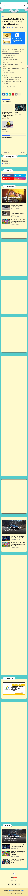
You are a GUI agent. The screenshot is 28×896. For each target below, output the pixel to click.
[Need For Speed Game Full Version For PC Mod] (6, 207)
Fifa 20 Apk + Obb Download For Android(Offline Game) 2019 (17, 861)
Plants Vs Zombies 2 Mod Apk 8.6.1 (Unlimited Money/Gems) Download (18, 221)
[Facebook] (3, 94)
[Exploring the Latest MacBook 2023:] (7, 107)
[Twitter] (7, 94)
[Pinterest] (13, 94)
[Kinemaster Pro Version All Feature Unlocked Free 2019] (6, 538)
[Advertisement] (14, 259)
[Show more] (19, 94)
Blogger (11, 890)
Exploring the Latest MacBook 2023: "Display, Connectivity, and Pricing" (7, 115)
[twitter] (12, 884)
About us (20, 893)
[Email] (16, 94)
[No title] (20, 107)
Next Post (22, 152)
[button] (2, 5)
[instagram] (19, 884)
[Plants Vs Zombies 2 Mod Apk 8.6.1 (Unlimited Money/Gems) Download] (6, 221)
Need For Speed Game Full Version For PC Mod (17, 206)
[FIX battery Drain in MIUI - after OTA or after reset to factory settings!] (6, 213)
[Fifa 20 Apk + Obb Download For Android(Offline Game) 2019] (6, 861)
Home (3, 16)
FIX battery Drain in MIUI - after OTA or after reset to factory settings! (18, 213)
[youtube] (15, 884)
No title (16, 112)
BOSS (22, 890)
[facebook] (9, 884)
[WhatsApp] (10, 94)
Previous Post (6, 152)
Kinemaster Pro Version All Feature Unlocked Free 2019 (17, 537)
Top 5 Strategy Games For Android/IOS (12, 198)
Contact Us (13, 893)
